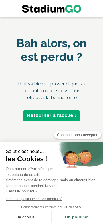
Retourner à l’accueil (51, 115)
